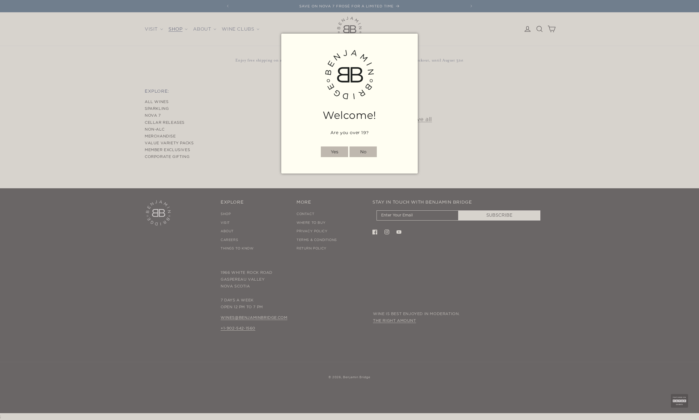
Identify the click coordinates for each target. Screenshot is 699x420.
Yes (334, 151)
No (363, 151)
